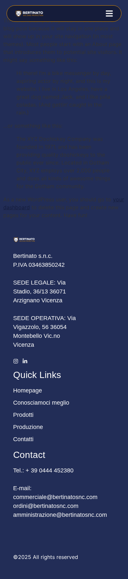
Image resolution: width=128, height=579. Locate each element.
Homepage (27, 390)
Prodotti (23, 415)
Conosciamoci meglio (41, 402)
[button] (109, 13)
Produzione (28, 427)
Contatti (23, 439)
